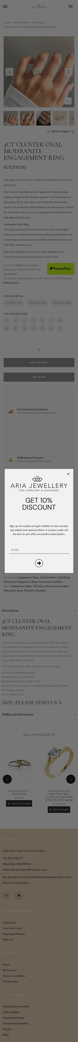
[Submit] (39, 563)
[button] (68, 474)
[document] (39, 521)
